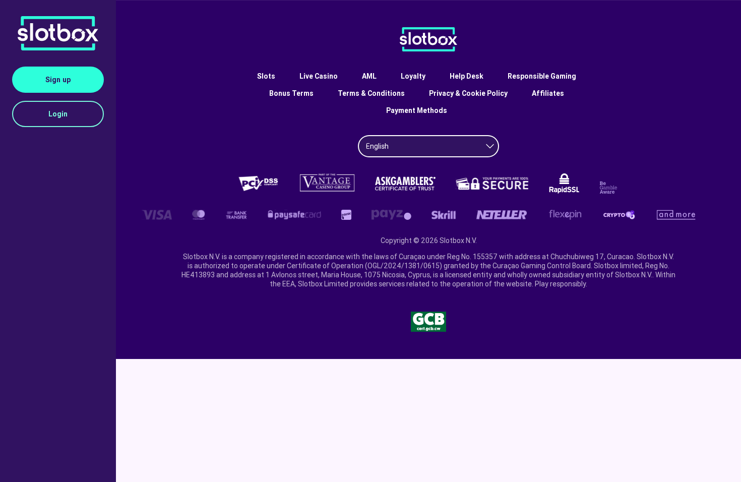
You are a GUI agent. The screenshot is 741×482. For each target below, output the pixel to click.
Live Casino (318, 76)
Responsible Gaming (542, 76)
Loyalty (413, 76)
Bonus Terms (291, 93)
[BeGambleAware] (610, 188)
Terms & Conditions (371, 93)
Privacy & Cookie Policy (468, 93)
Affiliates (548, 93)
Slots (266, 76)
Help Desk (466, 76)
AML (369, 76)
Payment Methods (416, 110)
